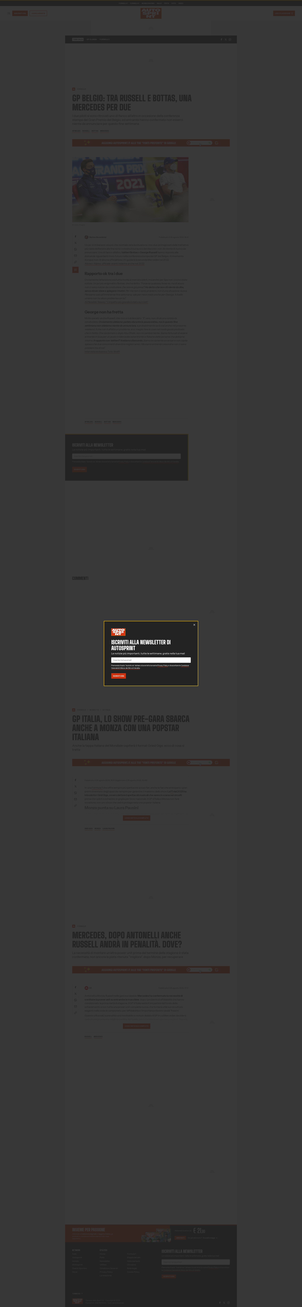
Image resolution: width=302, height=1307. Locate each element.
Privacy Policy (162, 665)
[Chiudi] (194, 625)
